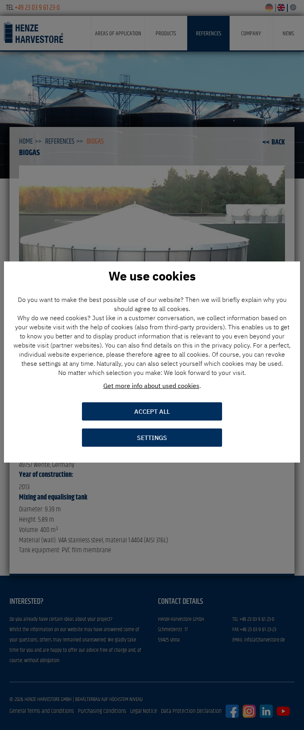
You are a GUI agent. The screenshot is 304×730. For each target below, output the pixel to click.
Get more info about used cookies (151, 386)
